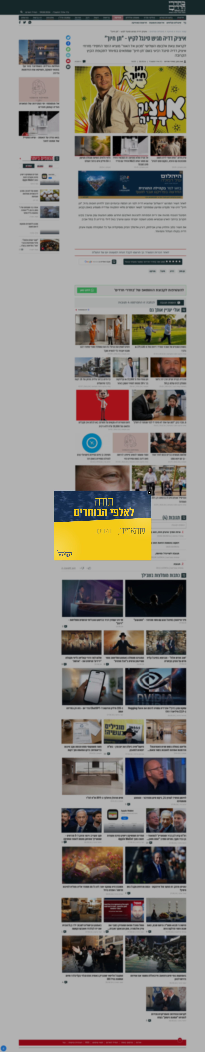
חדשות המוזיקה (139, 22)
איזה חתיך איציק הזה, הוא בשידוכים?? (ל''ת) (157, 569)
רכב (87, 17)
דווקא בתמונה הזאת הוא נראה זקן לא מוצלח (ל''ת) (152, 580)
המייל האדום (31, 12)
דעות (96, 17)
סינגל (162, 300)
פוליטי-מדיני (149, 17)
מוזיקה (117, 17)
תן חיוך (182, 300)
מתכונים (50, 17)
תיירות (78, 17)
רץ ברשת (37, 17)
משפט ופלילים (132, 17)
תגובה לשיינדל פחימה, (167, 591)
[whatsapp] (68, 78)
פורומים (24, 17)
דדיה (172, 300)
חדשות (180, 17)
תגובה (177, 601)
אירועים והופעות (156, 22)
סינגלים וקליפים (174, 22)
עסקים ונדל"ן (64, 17)
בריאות (106, 17)
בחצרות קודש (166, 17)
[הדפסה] (68, 84)
